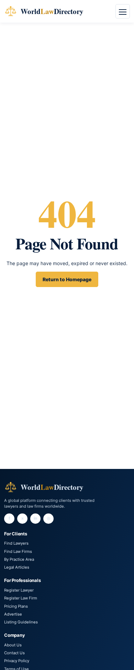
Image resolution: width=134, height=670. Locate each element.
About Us (13, 645)
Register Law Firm (20, 598)
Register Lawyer (19, 590)
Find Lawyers (16, 543)
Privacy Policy (16, 660)
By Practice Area (19, 559)
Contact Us (14, 652)
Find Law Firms (18, 551)
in (35, 518)
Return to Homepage (67, 279)
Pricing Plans (16, 606)
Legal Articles (16, 567)
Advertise (13, 614)
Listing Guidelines (21, 622)
